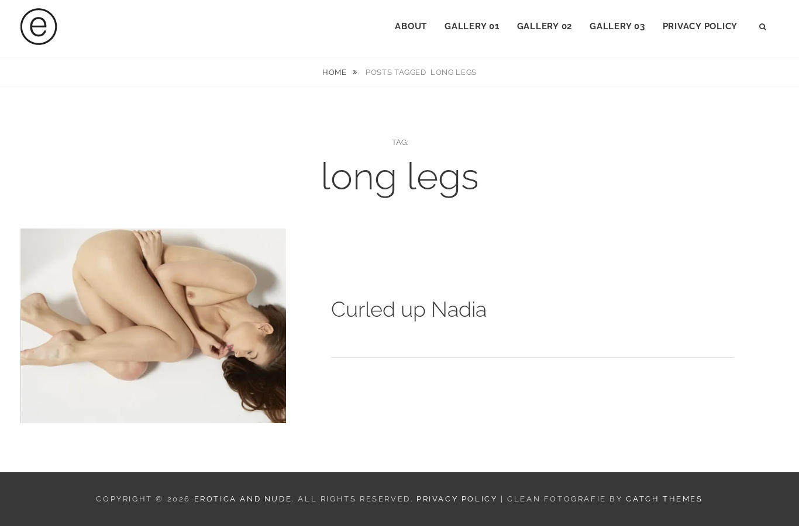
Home (335, 72)
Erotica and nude (243, 498)
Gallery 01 (472, 26)
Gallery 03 (617, 26)
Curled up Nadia (409, 309)
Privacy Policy (700, 26)
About (411, 26)
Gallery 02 (545, 26)
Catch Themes (664, 498)
